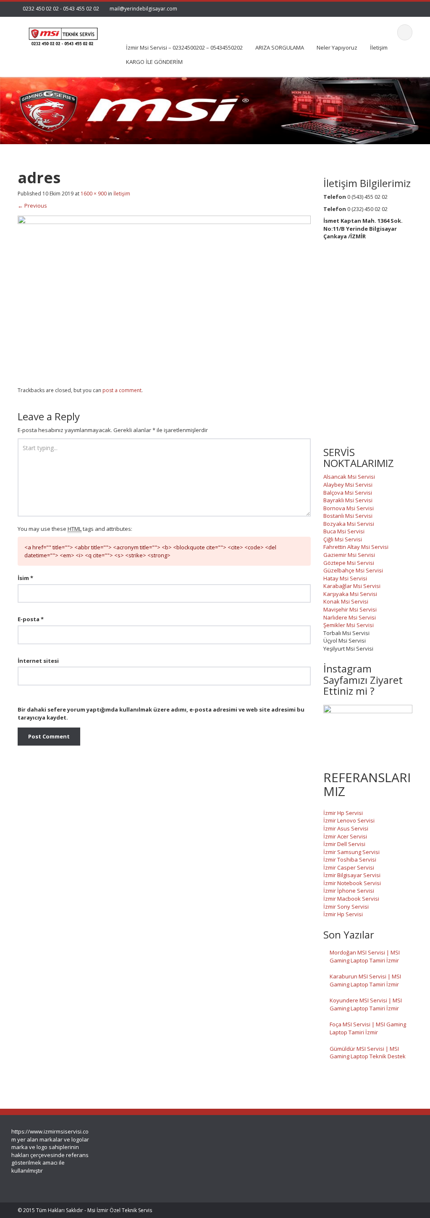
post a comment (122, 390)
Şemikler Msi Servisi (348, 625)
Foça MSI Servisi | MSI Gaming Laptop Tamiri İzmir (368, 1028)
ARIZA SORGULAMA (279, 47)
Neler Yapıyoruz (337, 47)
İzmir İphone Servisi (348, 890)
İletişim (379, 47)
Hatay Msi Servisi (345, 578)
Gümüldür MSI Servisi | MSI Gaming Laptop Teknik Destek (368, 1052)
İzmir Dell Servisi (344, 844)
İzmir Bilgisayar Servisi (351, 875)
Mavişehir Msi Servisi (350, 609)
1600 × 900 (94, 193)
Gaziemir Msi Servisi (349, 555)
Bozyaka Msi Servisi (348, 523)
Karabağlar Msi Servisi (351, 586)
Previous (32, 205)
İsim (25, 578)
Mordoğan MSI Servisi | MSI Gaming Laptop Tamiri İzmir (365, 956)
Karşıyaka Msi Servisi (350, 594)
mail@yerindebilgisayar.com (143, 8)
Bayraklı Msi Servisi (347, 500)
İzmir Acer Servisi (345, 836)
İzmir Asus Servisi (345, 828)
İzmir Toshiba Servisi (349, 859)
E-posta (31, 619)
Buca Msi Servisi (343, 531)
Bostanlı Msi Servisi (347, 515)
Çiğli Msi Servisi (342, 539)
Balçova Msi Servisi (347, 492)
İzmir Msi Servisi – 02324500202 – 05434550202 (184, 47)
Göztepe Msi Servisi (348, 563)
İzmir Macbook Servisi (351, 898)
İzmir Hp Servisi (343, 813)
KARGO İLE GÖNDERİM (154, 62)
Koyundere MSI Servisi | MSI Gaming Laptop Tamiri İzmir (366, 1004)
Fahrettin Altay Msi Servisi (355, 547)
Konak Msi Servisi (345, 601)
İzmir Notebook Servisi (352, 883)
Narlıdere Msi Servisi (349, 617)
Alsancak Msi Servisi (349, 476)
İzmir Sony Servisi (346, 906)
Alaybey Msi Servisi (347, 484)
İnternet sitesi (38, 660)
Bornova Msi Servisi (348, 508)
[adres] (164, 297)
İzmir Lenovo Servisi (349, 820)
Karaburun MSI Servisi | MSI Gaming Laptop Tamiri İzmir (365, 980)
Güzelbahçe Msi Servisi (353, 570)
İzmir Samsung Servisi (351, 852)
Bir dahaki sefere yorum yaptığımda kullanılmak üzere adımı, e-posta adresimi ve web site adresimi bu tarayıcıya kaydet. (161, 713)
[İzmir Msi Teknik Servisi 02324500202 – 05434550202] (62, 33)
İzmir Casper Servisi (348, 867)
